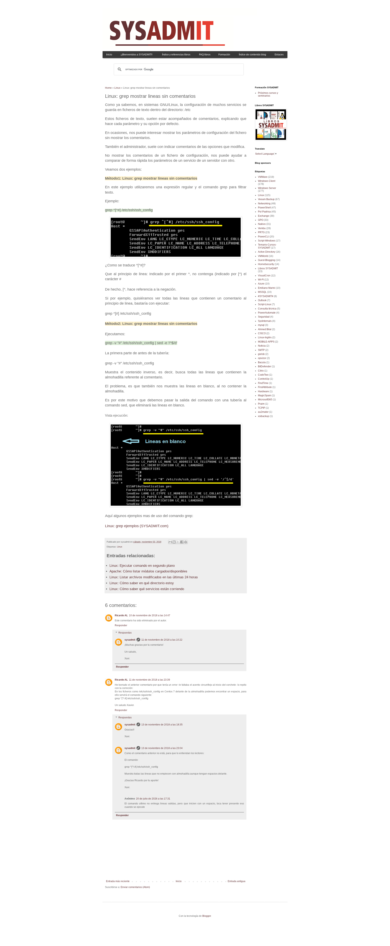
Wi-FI (261, 279)
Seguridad (264, 316)
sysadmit (130, 639)
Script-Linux (264, 304)
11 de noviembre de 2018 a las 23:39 (149, 679)
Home (108, 87)
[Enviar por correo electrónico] (170, 542)
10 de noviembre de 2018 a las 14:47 (149, 615)
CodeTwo (263, 374)
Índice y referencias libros (176, 54)
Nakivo (262, 224)
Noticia (262, 345)
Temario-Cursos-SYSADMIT (267, 246)
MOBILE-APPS (266, 341)
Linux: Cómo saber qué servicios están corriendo (146, 589)
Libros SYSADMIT (268, 268)
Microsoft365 (265, 399)
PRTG (261, 232)
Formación (224, 54)
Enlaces (279, 54)
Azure (261, 283)
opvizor (262, 358)
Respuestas (125, 632)
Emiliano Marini (266, 288)
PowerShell (264, 207)
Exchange (263, 215)
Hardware (263, 391)
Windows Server (267, 188)
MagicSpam (264, 395)
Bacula (262, 362)
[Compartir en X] (178, 542)
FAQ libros (204, 54)
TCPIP (261, 407)
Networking (264, 203)
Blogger (206, 916)
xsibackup (263, 416)
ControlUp (263, 378)
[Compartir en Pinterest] (186, 542)
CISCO (262, 333)
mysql (261, 325)
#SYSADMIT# (265, 296)
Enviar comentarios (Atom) (135, 887)
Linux (117, 87)
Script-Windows (266, 240)
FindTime (263, 383)
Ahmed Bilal (264, 329)
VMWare (263, 177)
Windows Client (266, 181)
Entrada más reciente (118, 881)
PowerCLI (263, 236)
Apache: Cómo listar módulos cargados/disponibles (148, 571)
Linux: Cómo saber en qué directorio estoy (141, 583)
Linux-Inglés (265, 337)
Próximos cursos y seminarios (268, 94)
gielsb (261, 354)
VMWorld (263, 256)
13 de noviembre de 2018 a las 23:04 (162, 748)
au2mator (263, 412)
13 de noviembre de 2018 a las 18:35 (162, 724)
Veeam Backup (266, 199)
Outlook (262, 300)
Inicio (109, 54)
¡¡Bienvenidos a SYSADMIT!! (136, 54)
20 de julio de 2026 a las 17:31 (153, 798)
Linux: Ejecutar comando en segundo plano (142, 566)
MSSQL (262, 292)
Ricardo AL (121, 615)
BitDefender (264, 366)
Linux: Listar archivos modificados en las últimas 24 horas (153, 577)
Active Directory (266, 251)
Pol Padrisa (264, 211)
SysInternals (265, 321)
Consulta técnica (267, 308)
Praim (261, 403)
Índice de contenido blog (252, 54)
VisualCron (264, 275)
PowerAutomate (267, 312)
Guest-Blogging (266, 260)
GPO (260, 220)
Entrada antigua (236, 881)
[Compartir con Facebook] (182, 542)
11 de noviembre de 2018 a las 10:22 (161, 639)
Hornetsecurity (266, 264)
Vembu (262, 228)
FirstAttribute (265, 387)
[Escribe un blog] (174, 542)
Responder (121, 625)
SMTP (261, 350)
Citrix (261, 370)
